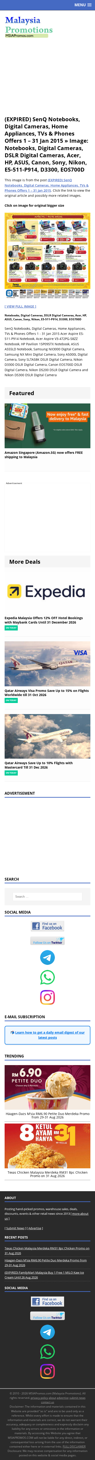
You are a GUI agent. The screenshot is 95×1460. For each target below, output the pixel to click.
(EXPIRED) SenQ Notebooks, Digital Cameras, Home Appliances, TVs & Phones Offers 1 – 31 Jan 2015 (47, 185)
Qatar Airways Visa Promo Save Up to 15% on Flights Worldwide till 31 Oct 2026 (47, 692)
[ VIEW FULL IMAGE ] (20, 306)
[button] (83, 5)
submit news (77, 1398)
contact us (47, 1402)
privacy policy (39, 1398)
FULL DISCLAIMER (74, 1446)
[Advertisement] (47, 77)
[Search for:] (47, 896)
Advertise (34, 1228)
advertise (63, 1398)
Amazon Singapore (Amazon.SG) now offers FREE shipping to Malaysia (44, 454)
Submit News (15, 1228)
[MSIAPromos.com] (47, 26)
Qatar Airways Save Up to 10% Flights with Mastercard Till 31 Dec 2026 (39, 765)
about (52, 1398)
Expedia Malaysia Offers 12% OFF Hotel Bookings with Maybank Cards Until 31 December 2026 (44, 620)
